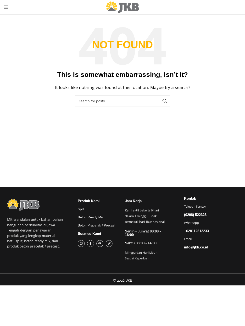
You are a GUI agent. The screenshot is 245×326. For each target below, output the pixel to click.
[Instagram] (81, 243)
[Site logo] (122, 7)
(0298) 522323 (195, 215)
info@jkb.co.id (196, 247)
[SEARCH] (164, 100)
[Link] (109, 243)
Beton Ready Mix (91, 217)
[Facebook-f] (90, 243)
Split (81, 209)
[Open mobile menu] (6, 7)
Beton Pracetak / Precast (96, 225)
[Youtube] (99, 243)
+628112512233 (196, 231)
